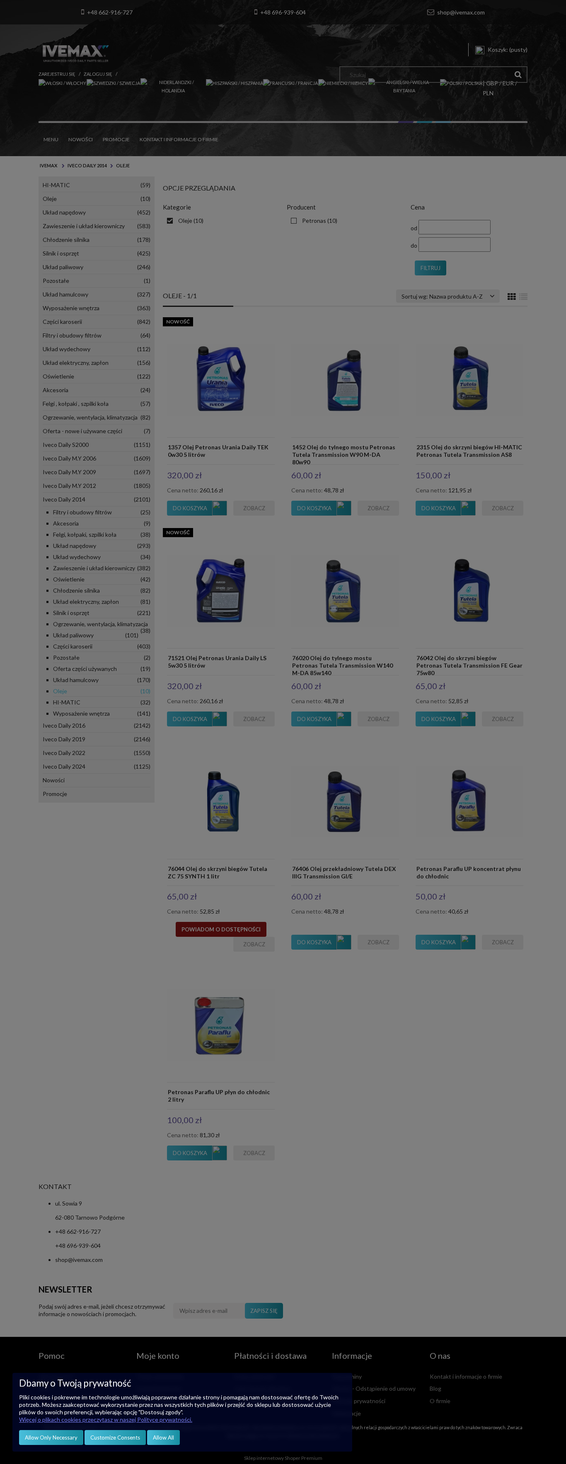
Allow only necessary (51, 1437)
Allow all (163, 1437)
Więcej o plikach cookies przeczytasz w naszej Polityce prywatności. (105, 1419)
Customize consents (115, 1437)
